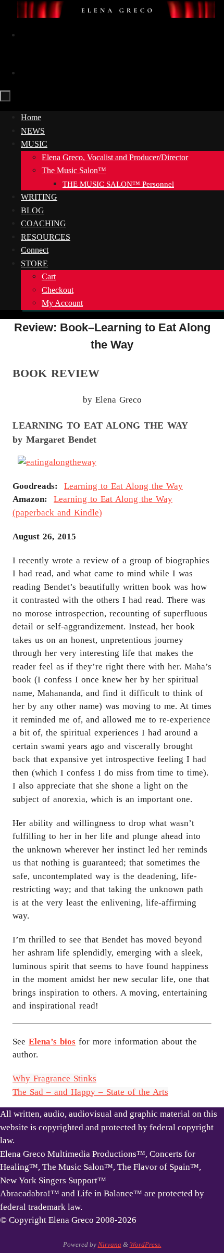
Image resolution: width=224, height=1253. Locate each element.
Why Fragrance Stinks (54, 1078)
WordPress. (145, 1244)
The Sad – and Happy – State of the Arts (90, 1092)
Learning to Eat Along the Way (123, 486)
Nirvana (109, 1244)
